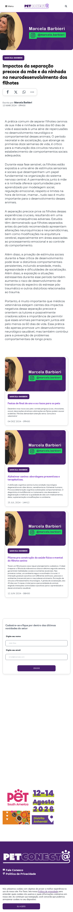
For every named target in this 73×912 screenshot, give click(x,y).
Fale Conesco (14, 870)
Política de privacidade (48, 891)
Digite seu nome (13, 636)
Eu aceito (21, 906)
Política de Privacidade (21, 873)
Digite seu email (13, 650)
